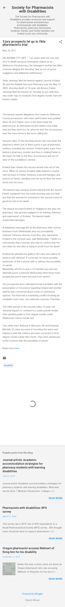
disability (8, 365)
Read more (55, 498)
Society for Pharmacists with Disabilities (32, 9)
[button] (60, 42)
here (17, 348)
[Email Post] (4, 359)
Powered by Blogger (32, 593)
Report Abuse (32, 600)
